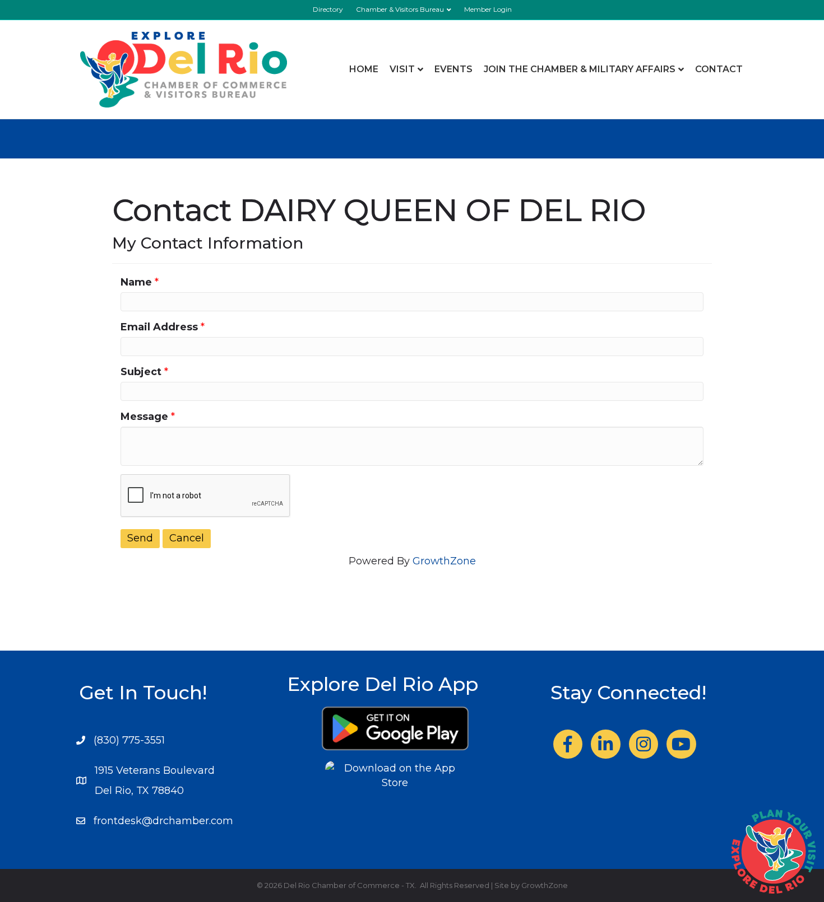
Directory (328, 9)
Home (363, 69)
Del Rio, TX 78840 (139, 790)
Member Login (488, 9)
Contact (719, 69)
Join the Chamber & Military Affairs (579, 69)
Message (144, 416)
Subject (141, 372)
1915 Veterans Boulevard (155, 770)
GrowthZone (444, 561)
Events (453, 69)
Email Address (159, 327)
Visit (402, 69)
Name (136, 282)
